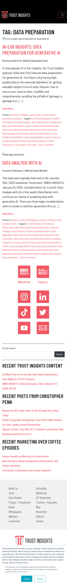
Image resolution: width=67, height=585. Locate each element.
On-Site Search (8, 348)
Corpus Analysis (18, 231)
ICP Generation (43, 497)
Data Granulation (47, 234)
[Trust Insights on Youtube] (24, 328)
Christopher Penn (10, 122)
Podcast (43, 282)
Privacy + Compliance (20, 502)
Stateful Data (46, 253)
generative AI (30, 133)
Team (11, 493)
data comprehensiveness (13, 125)
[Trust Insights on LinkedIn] (43, 296)
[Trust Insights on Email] (43, 328)
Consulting (41, 488)
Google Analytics (44, 133)
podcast (18, 118)
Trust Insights (20, 144)
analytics (15, 219)
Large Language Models (33, 137)
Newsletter (24, 282)
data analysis (20, 234)
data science (49, 114)
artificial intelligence (20, 114)
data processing (21, 238)
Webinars (13, 516)
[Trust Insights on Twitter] (43, 312)
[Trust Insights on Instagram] (24, 296)
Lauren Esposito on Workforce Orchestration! (25, 456)
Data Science (46, 129)
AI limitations (34, 223)
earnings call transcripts (24, 242)
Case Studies (15, 497)
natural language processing (32, 249)
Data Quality (34, 129)
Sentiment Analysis (31, 253)
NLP (47, 249)
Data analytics (25, 122)
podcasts (42, 140)
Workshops (41, 493)
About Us (13, 488)
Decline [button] (40, 578)
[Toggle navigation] (62, 15)
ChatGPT (55, 118)
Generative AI (8, 118)
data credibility (32, 125)
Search (59, 354)
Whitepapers (15, 512)
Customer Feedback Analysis (38, 231)
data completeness (53, 122)
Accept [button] (27, 578)
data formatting (47, 125)
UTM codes (32, 144)
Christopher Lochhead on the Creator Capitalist (26, 470)
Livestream (14, 521)
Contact (40, 521)
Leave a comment (46, 144)
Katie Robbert (16, 137)
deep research (17, 133)
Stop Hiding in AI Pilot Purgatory (18, 379)
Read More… (8, 108)
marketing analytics (11, 140)
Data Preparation (21, 129)
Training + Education (46, 502)
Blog (38, 507)
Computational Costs (39, 227)
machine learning (52, 137)
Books (12, 507)
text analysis (12, 257)
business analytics (48, 219)
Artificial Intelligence (42, 118)
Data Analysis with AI (22, 163)
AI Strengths (46, 223)
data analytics (37, 114)
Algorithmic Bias (22, 227)
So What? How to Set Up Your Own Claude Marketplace (30, 374)
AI (31, 118)
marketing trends (54, 246)
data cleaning (38, 122)
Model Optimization (10, 249)
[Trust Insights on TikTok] (24, 312)
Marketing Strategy (29, 140)
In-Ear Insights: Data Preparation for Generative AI (31, 50)
